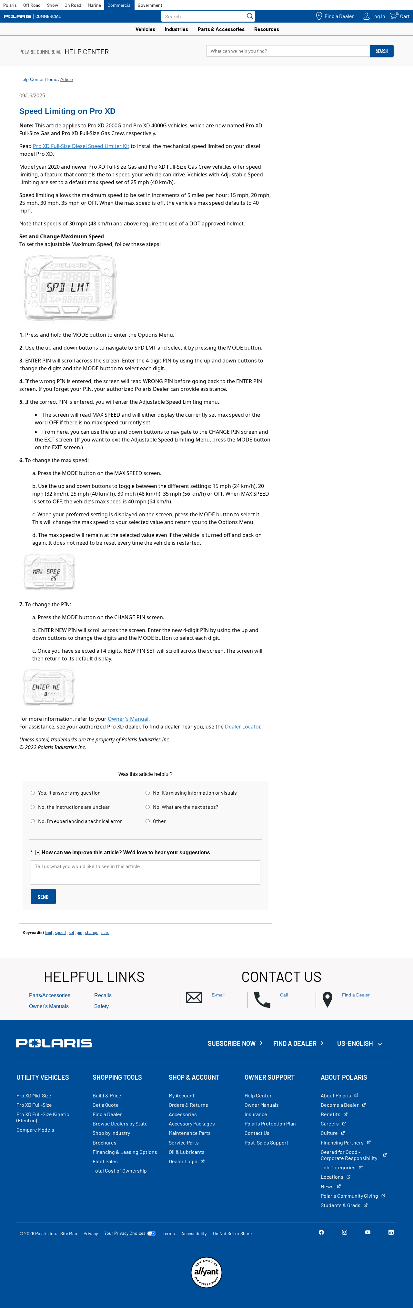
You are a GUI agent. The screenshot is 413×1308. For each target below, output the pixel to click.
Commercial (119, 5)
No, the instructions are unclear (74, 807)
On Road (73, 5)
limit (48, 932)
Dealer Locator (242, 726)
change (91, 932)
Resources (266, 29)
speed (60, 932)
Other (159, 821)
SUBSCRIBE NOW (232, 1043)
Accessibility (193, 1233)
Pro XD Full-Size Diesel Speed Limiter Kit (81, 146)
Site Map (68, 1233)
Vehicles (145, 29)
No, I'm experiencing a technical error (80, 821)
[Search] (248, 16)
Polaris (10, 5)
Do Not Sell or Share (232, 1233)
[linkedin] (391, 1233)
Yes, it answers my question (69, 792)
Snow (52, 5)
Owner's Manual (128, 718)
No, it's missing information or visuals (195, 792)
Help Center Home (38, 79)
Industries (176, 29)
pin (79, 932)
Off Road (32, 5)
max (105, 932)
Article (66, 79)
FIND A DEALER (295, 1043)
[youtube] (367, 1233)
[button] (216, 998)
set (71, 932)
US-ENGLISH (355, 1043)
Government (150, 5)
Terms (169, 1233)
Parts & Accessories (221, 29)
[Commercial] (32, 16)
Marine (94, 5)
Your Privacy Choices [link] (125, 1233)
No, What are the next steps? (185, 807)
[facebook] (321, 1233)
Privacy (91, 1233)
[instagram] (344, 1233)
